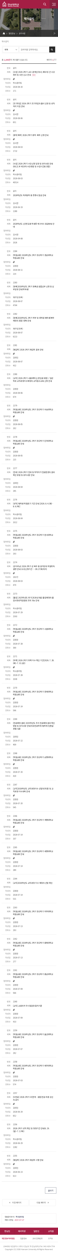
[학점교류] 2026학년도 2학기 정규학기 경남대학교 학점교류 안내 (33, 256)
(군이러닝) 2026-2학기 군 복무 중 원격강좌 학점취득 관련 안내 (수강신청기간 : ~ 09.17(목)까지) (34, 567)
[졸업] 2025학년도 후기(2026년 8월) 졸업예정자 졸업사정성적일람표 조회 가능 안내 (33, 599)
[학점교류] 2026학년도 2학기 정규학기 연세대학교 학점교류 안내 (33, 693)
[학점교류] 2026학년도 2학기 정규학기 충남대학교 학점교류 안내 (33, 975)
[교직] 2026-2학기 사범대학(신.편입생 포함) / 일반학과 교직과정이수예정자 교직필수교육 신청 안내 (33, 379)
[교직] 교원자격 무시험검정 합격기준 (27, 1005)
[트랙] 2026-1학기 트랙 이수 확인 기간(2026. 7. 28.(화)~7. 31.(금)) (33, 662)
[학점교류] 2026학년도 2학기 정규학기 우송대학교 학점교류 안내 (33, 411)
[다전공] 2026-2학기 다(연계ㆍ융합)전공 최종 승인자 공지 (33, 1098)
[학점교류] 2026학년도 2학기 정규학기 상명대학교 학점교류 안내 (33, 758)
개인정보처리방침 (8, 1238)
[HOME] (4, 33)
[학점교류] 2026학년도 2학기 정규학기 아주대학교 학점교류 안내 (33, 913)
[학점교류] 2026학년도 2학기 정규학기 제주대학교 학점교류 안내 (33, 1067)
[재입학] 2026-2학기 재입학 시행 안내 (28, 1160)
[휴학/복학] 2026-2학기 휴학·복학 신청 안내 (30, 135)
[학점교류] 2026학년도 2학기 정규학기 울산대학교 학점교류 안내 (33, 1036)
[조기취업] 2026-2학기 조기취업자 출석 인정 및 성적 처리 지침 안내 (34, 105)
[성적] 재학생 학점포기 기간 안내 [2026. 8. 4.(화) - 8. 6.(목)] (33, 505)
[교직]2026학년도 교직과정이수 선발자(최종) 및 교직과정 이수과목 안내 (33, 790)
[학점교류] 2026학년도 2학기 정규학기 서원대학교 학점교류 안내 (33, 630)
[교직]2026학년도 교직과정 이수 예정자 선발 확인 (33, 882)
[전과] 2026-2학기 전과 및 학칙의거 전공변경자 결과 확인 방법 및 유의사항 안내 (34, 473)
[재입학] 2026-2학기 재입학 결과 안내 (28, 349)
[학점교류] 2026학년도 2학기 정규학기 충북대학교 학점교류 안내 (33, 944)
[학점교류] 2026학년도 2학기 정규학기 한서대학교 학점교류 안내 (33, 536)
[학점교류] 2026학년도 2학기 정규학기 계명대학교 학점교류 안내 (33, 821)
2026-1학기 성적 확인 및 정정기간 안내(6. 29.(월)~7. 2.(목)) (31, 1130)
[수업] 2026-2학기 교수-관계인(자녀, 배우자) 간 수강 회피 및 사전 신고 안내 (34, 73)
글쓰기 (50, 1190)
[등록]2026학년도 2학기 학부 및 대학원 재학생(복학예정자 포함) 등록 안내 (33, 319)
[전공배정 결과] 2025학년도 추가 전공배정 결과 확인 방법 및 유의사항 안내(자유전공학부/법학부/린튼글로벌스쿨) (34, 726)
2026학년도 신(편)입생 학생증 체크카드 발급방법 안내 (33, 225)
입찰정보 (23, 1238)
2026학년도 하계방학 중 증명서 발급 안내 (29, 195)
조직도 (50, 1238)
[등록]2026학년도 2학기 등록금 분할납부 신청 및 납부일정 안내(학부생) (33, 288)
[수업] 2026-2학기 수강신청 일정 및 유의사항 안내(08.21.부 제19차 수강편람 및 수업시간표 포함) (33, 165)
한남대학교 (11, 4)
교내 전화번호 (37, 1238)
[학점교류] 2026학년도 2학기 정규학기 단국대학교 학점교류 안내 (33, 442)
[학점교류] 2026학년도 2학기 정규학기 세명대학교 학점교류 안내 (33, 852)
